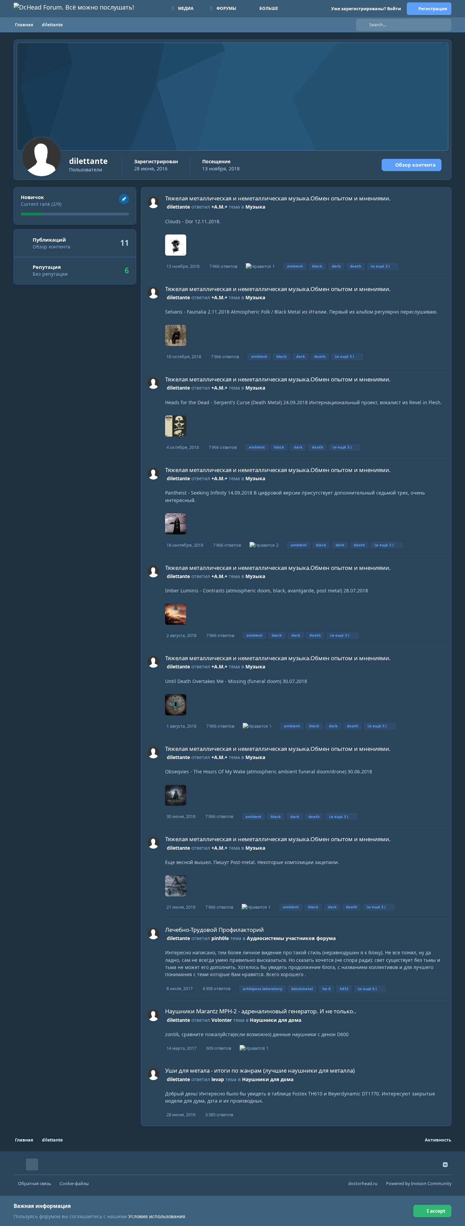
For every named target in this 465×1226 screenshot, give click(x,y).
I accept (436, 1211)
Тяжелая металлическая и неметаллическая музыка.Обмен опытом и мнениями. (278, 198)
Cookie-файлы (74, 1183)
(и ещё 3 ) (380, 266)
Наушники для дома (275, 1020)
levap (217, 1079)
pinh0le (220, 938)
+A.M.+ (219, 206)
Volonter (221, 1020)
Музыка (255, 206)
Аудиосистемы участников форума (291, 938)
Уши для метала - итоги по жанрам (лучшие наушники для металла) (260, 1070)
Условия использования (156, 1216)
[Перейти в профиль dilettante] (153, 202)
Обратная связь (34, 1183)
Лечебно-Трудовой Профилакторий (214, 930)
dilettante (178, 206)
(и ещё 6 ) (367, 988)
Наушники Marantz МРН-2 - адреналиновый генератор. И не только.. (260, 1011)
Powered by (418, 1183)
